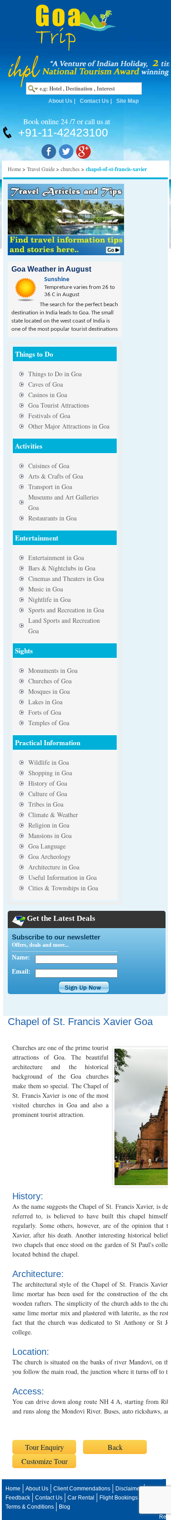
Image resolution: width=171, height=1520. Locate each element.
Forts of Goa (44, 712)
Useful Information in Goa (62, 877)
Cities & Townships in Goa (63, 888)
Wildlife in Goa (48, 762)
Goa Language (47, 846)
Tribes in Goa (45, 804)
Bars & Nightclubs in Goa (61, 568)
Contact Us (94, 101)
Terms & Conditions (29, 1507)
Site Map (127, 101)
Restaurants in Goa (52, 518)
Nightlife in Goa (49, 599)
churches (70, 168)
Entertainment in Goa (56, 557)
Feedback (17, 1498)
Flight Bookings (118, 1498)
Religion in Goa (48, 825)
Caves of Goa (45, 384)
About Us (60, 101)
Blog (64, 1507)
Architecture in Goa (53, 867)
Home (14, 168)
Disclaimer (128, 1488)
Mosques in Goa (49, 691)
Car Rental (80, 1498)
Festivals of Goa (49, 415)
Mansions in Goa (50, 835)
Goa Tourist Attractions (58, 405)
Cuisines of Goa (48, 465)
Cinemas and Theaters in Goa (66, 578)
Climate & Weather (53, 814)
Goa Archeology (49, 856)
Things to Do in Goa (55, 373)
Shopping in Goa (50, 772)
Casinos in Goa (47, 394)
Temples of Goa (48, 722)
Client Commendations (81, 1488)
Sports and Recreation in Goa (66, 610)
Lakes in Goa (45, 701)
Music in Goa (45, 589)
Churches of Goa (50, 681)
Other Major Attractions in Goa (68, 426)
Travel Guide (41, 168)
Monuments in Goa (53, 670)
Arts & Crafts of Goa (55, 476)
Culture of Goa (47, 793)
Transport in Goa (50, 486)
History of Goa (47, 783)
